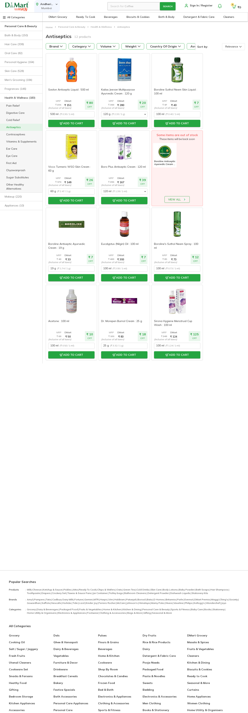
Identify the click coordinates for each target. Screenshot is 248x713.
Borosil (142, 599)
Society (234, 599)
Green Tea (129, 589)
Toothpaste (34, 593)
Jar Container (100, 593)
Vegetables (61, 656)
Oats (119, 589)
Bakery (58, 683)
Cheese (37, 589)
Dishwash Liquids (180, 593)
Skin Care (156, 589)
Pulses (102, 635)
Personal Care (62, 710)
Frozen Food (106, 683)
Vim (111, 599)
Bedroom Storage (21, 696)
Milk (29, 589)
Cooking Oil (17, 642)
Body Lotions (171, 589)
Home (49, 27)
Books (208, 609)
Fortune (79, 599)
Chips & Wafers (106, 589)
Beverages (105, 649)
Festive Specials (64, 689)
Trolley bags (116, 593)
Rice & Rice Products (156, 642)
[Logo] (17, 6)
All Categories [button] (16, 17)
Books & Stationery (156, 710)
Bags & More (135, 612)
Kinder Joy (92, 603)
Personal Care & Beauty (156, 609)
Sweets (147, 683)
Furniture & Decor (65, 662)
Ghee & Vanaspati (65, 642)
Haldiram (120, 599)
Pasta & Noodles (154, 676)
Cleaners (193, 656)
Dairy (146, 649)
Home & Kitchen (112, 609)
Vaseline (179, 603)
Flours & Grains (108, 642)
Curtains (193, 689)
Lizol (82, 603)
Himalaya (145, 603)
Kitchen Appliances (22, 703)
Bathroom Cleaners (135, 593)
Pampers (40, 599)
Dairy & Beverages (48, 609)
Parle (180, 599)
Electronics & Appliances (72, 612)
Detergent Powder (159, 593)
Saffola (46, 603)
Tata (49, 599)
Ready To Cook (88, 589)
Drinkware (60, 669)
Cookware (105, 662)
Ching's (224, 599)
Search (167, 6)
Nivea (169, 603)
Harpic (104, 599)
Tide (76, 603)
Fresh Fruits (17, 656)
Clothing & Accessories (113, 612)
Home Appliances (199, 696)
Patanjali (131, 599)
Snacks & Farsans (21, 676)
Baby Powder (187, 589)
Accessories (17, 710)
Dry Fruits (149, 635)
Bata (150, 599)
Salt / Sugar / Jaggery (23, 649)
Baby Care (197, 609)
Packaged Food (69, 609)
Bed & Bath (106, 689)
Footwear (93, 612)
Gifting (147, 612)
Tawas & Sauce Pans (79, 593)
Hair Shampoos (219, 589)
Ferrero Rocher (107, 603)
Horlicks (67, 603)
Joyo (223, 603)
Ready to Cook (197, 676)
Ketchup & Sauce (53, 589)
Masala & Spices (198, 642)
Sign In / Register (201, 5)
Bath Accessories (65, 696)
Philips (189, 603)
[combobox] (71, 114)
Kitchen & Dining (132, 609)
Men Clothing (152, 703)
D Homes (159, 599)
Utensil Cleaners (20, 662)
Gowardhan (34, 603)
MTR (97, 599)
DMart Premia (202, 599)
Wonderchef (213, 603)
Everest (189, 599)
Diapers (46, 593)
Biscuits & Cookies (199, 669)
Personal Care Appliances (70, 703)
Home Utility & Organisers (42, 612)
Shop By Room (108, 669)
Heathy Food (18, 683)
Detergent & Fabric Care (159, 656)
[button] (21, 35)
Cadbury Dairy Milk (63, 599)
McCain (121, 603)
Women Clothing (198, 703)
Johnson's (132, 603)
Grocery (32, 609)
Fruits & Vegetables (91, 609)
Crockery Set (59, 593)
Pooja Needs (151, 662)
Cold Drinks (143, 589)
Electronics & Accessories (160, 696)
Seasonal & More (162, 612)
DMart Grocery (197, 635)
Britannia (171, 599)
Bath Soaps (203, 589)
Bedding (148, 689)
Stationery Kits (200, 593)
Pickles (68, 589)
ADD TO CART (73, 123)
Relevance (231, 46)
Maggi (215, 599)
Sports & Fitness (181, 609)
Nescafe (56, 603)
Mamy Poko (158, 603)
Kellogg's (200, 603)
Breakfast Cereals (65, 676)
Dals (56, 635)
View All (174, 199)
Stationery (219, 609)
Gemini (88, 599)
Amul (30, 599)
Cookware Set (18, 669)
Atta (76, 589)
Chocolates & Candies (113, 676)
